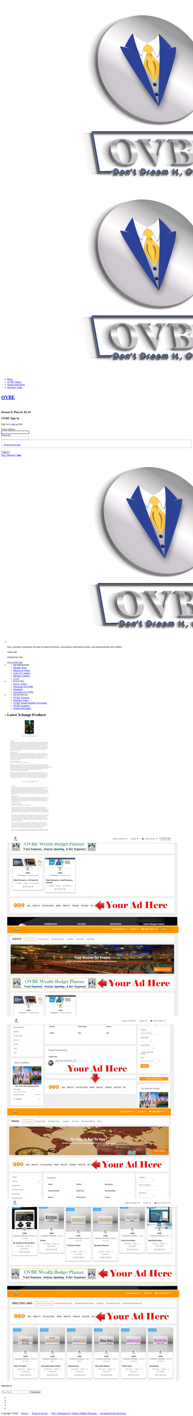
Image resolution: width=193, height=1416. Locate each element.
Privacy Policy (20, 684)
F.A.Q (16, 678)
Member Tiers (20, 667)
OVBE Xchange (21, 697)
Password (5, 435)
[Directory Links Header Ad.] (93, 1380)
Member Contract (21, 676)
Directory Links (20, 700)
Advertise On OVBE (23, 692)
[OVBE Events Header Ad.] (93, 1016)
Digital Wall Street (22, 708)
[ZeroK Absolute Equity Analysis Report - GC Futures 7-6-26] (29, 779)
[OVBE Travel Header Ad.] (89, 1198)
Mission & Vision (21, 670)
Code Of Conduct (21, 673)
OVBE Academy (21, 705)
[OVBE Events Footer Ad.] (92, 925)
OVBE (8, 397)
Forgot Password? (12, 445)
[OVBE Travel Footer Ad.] (90, 1107)
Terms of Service (40, 1413)
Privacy (24, 1413)
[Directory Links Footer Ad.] (92, 1289)
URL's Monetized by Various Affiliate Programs (74, 1413)
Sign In (5, 452)
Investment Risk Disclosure (113, 1413)
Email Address (8, 429)
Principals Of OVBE (23, 686)
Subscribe (35, 1392)
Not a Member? (11, 455)
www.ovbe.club (14, 662)
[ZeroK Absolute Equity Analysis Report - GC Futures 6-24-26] (29, 833)
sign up (14, 424)
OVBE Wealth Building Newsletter (30, 703)
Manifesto (18, 689)
